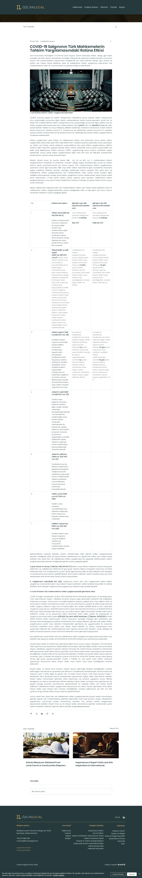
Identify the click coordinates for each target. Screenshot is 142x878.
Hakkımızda (66, 830)
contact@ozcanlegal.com (27, 841)
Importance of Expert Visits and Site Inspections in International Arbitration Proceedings (94, 764)
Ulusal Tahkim (98, 833)
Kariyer (68, 836)
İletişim (68, 838)
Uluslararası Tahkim (96, 830)
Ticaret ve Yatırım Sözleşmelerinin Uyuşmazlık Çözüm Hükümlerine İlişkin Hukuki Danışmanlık (89, 843)
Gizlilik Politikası (58, 875)
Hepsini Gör (114, 728)
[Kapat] (139, 874)
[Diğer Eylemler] (110, 41)
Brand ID (121, 864)
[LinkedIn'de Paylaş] (42, 714)
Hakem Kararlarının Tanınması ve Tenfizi (88, 836)
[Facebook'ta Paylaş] (31, 714)
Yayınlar (68, 833)
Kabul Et (132, 874)
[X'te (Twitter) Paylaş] (36, 714)
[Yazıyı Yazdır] (53, 714)
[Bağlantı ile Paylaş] (47, 714)
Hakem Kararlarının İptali (94, 838)
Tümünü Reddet (118, 874)
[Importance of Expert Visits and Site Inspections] (96, 745)
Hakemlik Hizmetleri (96, 848)
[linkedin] (123, 817)
